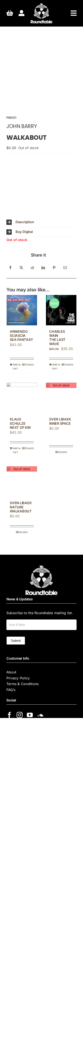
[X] (21, 268)
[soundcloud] (40, 715)
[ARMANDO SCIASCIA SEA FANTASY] (22, 310)
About (11, 672)
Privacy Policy (18, 678)
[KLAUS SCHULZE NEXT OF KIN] (22, 398)
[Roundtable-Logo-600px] (41, 5)
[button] (41, 222)
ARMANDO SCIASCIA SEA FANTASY (21, 335)
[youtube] (30, 715)
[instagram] (20, 715)
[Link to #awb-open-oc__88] (74, 13)
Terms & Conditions (22, 684)
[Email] (65, 268)
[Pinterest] (54, 268)
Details (29, 364)
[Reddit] (32, 268)
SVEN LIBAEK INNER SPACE (60, 421)
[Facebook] (10, 268)
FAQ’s (10, 690)
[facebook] (9, 715)
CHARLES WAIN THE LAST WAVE (57, 337)
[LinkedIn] (43, 268)
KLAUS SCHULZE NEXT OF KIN (20, 423)
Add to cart (17, 366)
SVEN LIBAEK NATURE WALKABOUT (21, 507)
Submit (16, 640)
